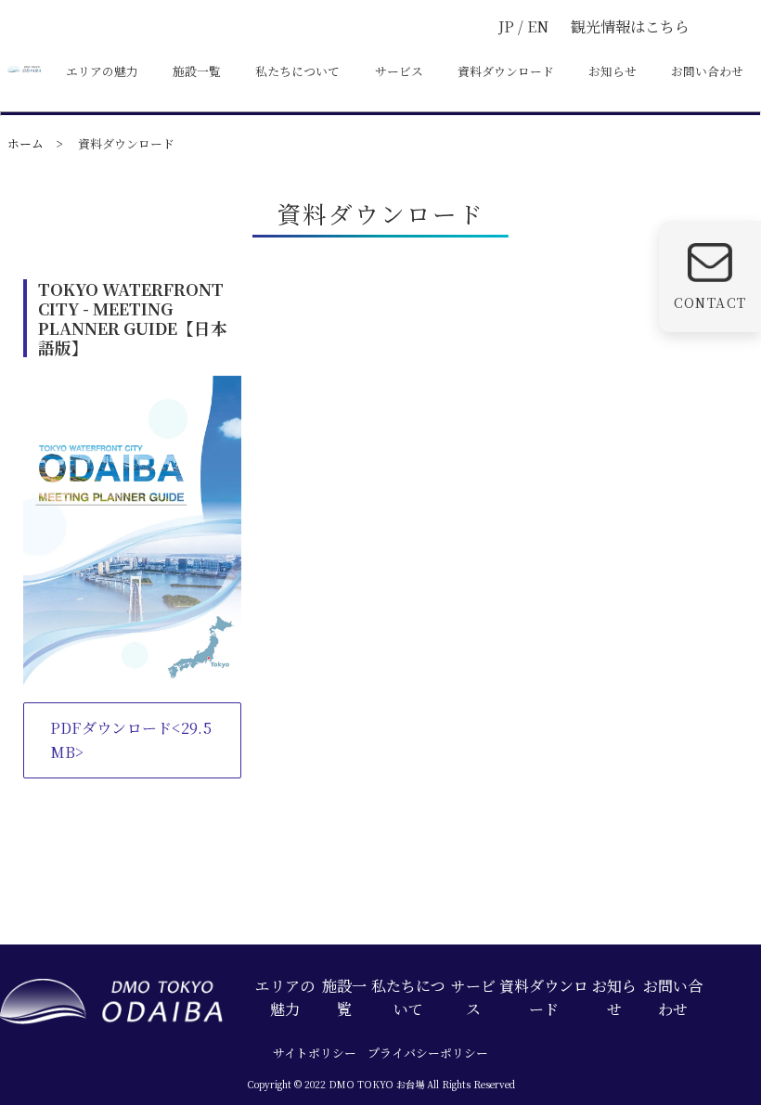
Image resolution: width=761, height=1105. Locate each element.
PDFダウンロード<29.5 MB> (131, 740)
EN (537, 26)
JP (508, 26)
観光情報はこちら (630, 26)
